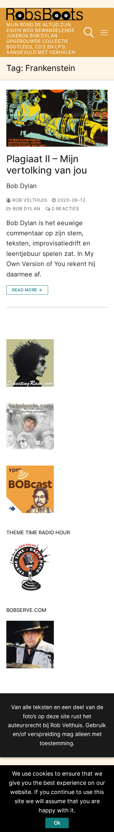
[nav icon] (104, 32)
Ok (57, 823)
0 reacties (64, 208)
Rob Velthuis (29, 200)
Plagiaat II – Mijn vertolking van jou (46, 164)
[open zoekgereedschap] (88, 32)
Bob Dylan (21, 186)
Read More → (27, 289)
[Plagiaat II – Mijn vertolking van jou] (57, 118)
